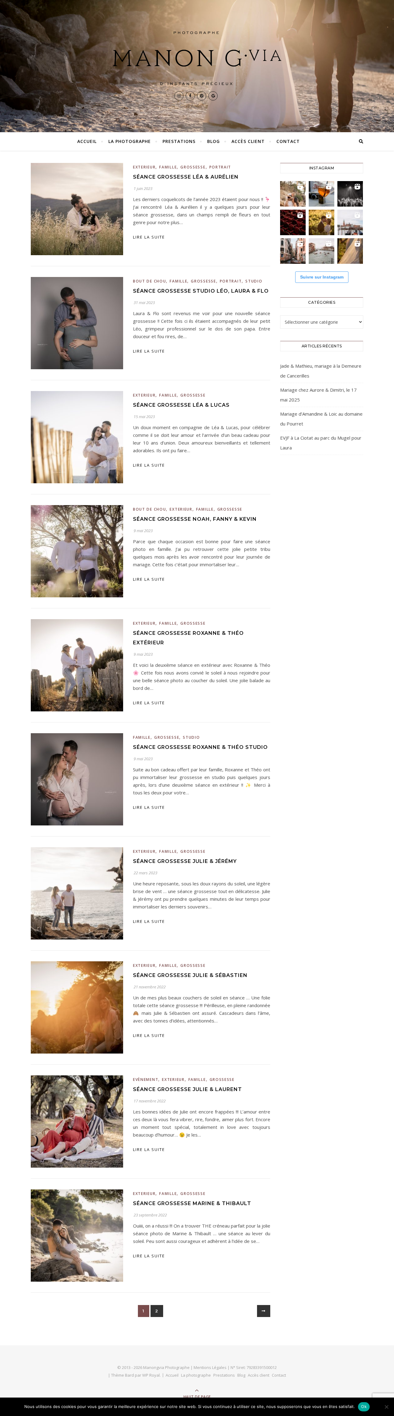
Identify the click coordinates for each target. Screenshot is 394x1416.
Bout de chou (149, 281)
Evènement (145, 1079)
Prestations (179, 141)
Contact (288, 141)
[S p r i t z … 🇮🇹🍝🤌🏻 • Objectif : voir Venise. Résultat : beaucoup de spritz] (293, 251)
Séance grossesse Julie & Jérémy (185, 861)
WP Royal (151, 1375)
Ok (364, 1406)
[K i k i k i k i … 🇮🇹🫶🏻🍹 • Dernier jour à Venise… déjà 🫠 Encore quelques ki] (350, 222)
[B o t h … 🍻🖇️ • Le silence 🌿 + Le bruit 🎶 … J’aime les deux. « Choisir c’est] (293, 194)
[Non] (386, 1407)
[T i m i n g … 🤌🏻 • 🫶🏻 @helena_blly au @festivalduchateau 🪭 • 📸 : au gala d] (350, 194)
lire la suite (149, 237)
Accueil (87, 141)
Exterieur (144, 167)
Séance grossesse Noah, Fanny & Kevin (195, 519)
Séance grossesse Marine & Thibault (192, 1203)
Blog (213, 141)
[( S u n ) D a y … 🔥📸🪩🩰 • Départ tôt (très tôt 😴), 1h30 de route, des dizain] (293, 222)
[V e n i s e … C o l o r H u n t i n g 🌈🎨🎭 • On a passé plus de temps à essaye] (321, 194)
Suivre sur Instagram (322, 277)
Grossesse (192, 167)
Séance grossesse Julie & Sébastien (190, 975)
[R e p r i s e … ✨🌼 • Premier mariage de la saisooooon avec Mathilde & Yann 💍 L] (350, 251)
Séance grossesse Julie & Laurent (187, 1089)
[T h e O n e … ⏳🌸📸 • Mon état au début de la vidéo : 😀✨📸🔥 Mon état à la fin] (321, 222)
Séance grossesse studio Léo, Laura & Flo (201, 291)
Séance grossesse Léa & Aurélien (186, 177)
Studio (253, 281)
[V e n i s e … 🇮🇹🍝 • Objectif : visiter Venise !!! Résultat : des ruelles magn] (321, 251)
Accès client (248, 141)
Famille (168, 167)
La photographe (129, 141)
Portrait (220, 167)
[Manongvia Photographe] (197, 58)
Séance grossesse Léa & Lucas (181, 405)
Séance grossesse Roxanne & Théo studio (200, 747)
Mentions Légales (210, 1367)
